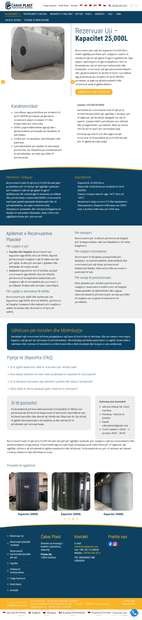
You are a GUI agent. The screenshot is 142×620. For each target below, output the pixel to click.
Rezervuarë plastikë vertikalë (20, 543)
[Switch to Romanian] (95, 5)
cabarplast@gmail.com (86, 546)
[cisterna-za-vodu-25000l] (37, 53)
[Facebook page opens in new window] (132, 5)
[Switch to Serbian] (81, 5)
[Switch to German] (100, 5)
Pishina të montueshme (17, 571)
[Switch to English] (85, 5)
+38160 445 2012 (119, 5)
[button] (6, 494)
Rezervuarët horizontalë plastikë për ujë (20, 554)
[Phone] (134, 613)
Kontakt (14, 590)
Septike (14, 563)
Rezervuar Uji (16, 535)
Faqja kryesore (17, 578)
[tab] (64, 519)
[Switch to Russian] (104, 5)
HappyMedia (128, 603)
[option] (28, 494)
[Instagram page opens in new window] (136, 5)
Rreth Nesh (15, 584)
